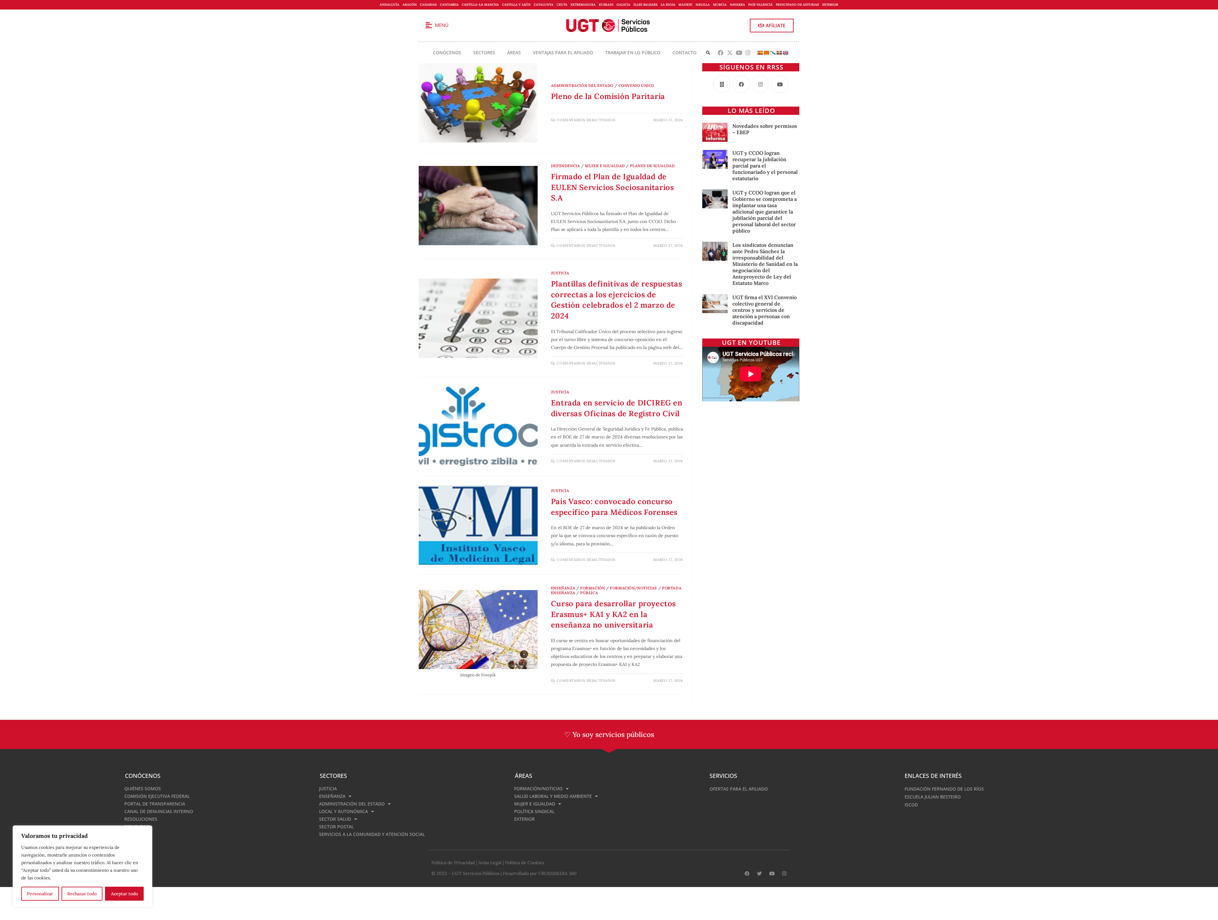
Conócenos (447, 52)
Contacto (684, 52)
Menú (442, 25)
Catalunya (543, 5)
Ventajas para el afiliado (563, 52)
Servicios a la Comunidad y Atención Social (372, 834)
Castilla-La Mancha (480, 5)
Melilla (703, 5)
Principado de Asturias (797, 5)
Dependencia (565, 165)
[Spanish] (760, 52)
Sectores (484, 52)
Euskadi (606, 5)
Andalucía (389, 5)
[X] (721, 84)
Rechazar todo (82, 894)
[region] (82, 866)
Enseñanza (563, 588)
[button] (708, 52)
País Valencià (760, 5)
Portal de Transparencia (154, 804)
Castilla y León (516, 5)
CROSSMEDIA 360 (557, 873)
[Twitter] (759, 873)
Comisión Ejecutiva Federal (157, 796)
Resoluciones (140, 819)
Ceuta (562, 5)
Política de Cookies (524, 862)
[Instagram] (748, 52)
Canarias (428, 5)
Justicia (560, 273)
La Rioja (668, 5)
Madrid (685, 5)
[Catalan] (766, 52)
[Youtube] (738, 52)
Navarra (737, 5)
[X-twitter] (729, 52)
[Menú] (428, 25)
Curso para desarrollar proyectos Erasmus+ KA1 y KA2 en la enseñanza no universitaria (613, 614)
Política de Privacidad (453, 862)
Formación (592, 588)
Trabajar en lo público (632, 52)
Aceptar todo (124, 894)
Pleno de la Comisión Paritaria (608, 96)
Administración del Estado (582, 85)
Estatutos (136, 827)
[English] (785, 52)
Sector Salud (335, 819)
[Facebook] (720, 52)
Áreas (514, 52)
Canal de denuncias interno (158, 811)
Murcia (720, 5)
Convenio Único (636, 85)
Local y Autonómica (343, 811)
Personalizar (40, 894)
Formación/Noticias (633, 588)
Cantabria (449, 5)
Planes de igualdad (652, 165)
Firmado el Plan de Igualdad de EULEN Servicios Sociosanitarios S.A (612, 187)
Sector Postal (336, 827)
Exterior (830, 5)
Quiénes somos (142, 788)
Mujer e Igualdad (605, 165)
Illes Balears (645, 5)
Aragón (410, 5)
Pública (589, 592)
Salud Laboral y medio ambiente (553, 796)
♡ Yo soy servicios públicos (609, 734)
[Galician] (773, 52)
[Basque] (779, 52)
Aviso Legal (489, 862)
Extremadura (583, 5)
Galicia (623, 5)
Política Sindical (534, 811)
